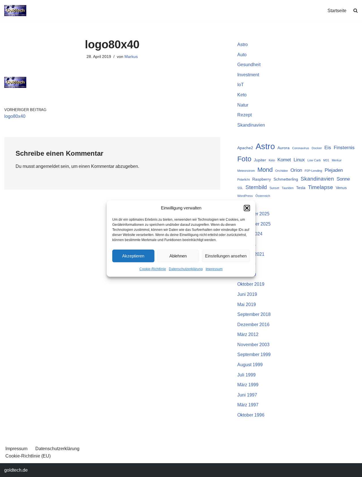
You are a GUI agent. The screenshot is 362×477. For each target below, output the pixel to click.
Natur (242, 105)
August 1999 (250, 364)
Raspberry (261, 179)
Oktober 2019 (250, 284)
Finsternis (344, 147)
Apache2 (245, 148)
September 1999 (254, 354)
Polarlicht (243, 179)
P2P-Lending (313, 170)
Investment (248, 74)
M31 (326, 160)
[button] (247, 208)
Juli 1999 (246, 374)
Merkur (337, 160)
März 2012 (247, 334)
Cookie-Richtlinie (152, 269)
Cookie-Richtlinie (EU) (28, 456)
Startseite (336, 10)
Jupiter (260, 160)
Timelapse (320, 187)
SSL (240, 188)
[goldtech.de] (15, 10)
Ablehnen (178, 255)
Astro (242, 44)
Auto (242, 54)
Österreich (262, 196)
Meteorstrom (246, 170)
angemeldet (47, 166)
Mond (265, 169)
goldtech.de (16, 470)
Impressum (214, 269)
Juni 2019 (247, 294)
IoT (240, 84)
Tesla (300, 187)
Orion (296, 170)
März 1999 (247, 384)
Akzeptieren (133, 255)
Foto (244, 159)
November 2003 (253, 344)
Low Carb (314, 160)
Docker (317, 148)
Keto (242, 94)
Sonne (343, 179)
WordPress (245, 196)
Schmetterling (285, 179)
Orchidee (281, 170)
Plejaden (334, 170)
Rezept (244, 114)
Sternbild (256, 187)
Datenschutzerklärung (186, 269)
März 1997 (247, 404)
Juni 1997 (247, 395)
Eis (327, 147)
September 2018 (254, 314)
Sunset (274, 188)
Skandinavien (251, 125)
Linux (299, 159)
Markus (131, 56)
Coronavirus (300, 148)
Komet (284, 159)
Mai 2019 (246, 304)
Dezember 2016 (253, 324)
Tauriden (288, 188)
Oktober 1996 (250, 415)
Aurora (283, 148)
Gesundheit (248, 64)
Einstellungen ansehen (226, 255)
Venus (341, 187)
